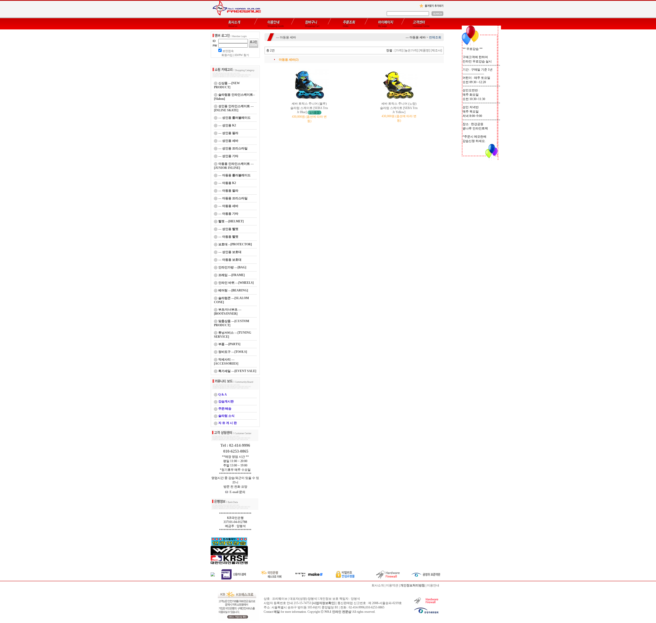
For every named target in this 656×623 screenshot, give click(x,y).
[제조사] (436, 50)
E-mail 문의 (236, 492)
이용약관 (392, 585)
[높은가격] (411, 50)
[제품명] (424, 50)
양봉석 (355, 598)
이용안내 (433, 585)
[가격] (399, 50)
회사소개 (378, 585)
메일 (277, 612)
